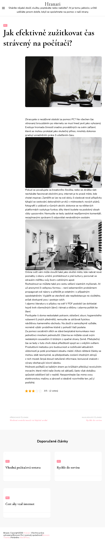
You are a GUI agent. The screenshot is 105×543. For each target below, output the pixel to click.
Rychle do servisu (68, 468)
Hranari (53, 4)
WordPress (24, 537)
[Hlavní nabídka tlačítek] (3, 8)
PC (5, 25)
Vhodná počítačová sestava (22, 468)
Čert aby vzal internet (19, 504)
